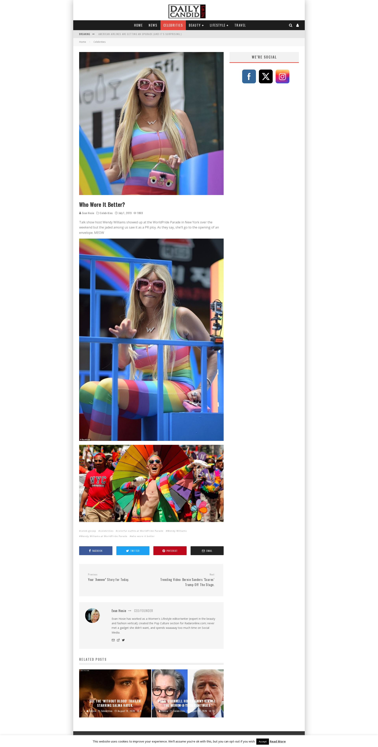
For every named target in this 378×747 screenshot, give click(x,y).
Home (138, 25)
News (153, 25)
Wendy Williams (177, 530)
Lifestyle (218, 25)
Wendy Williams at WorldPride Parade (104, 536)
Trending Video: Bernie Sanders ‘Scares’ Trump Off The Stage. (187, 580)
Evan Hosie (87, 213)
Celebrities (173, 25)
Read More (278, 741)
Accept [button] (263, 741)
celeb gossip (88, 530)
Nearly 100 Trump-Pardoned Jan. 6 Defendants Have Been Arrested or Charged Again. (152, 34)
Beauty (195, 25)
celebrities (106, 530)
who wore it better (143, 536)
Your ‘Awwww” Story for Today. (108, 577)
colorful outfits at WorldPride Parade (140, 530)
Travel (240, 25)
